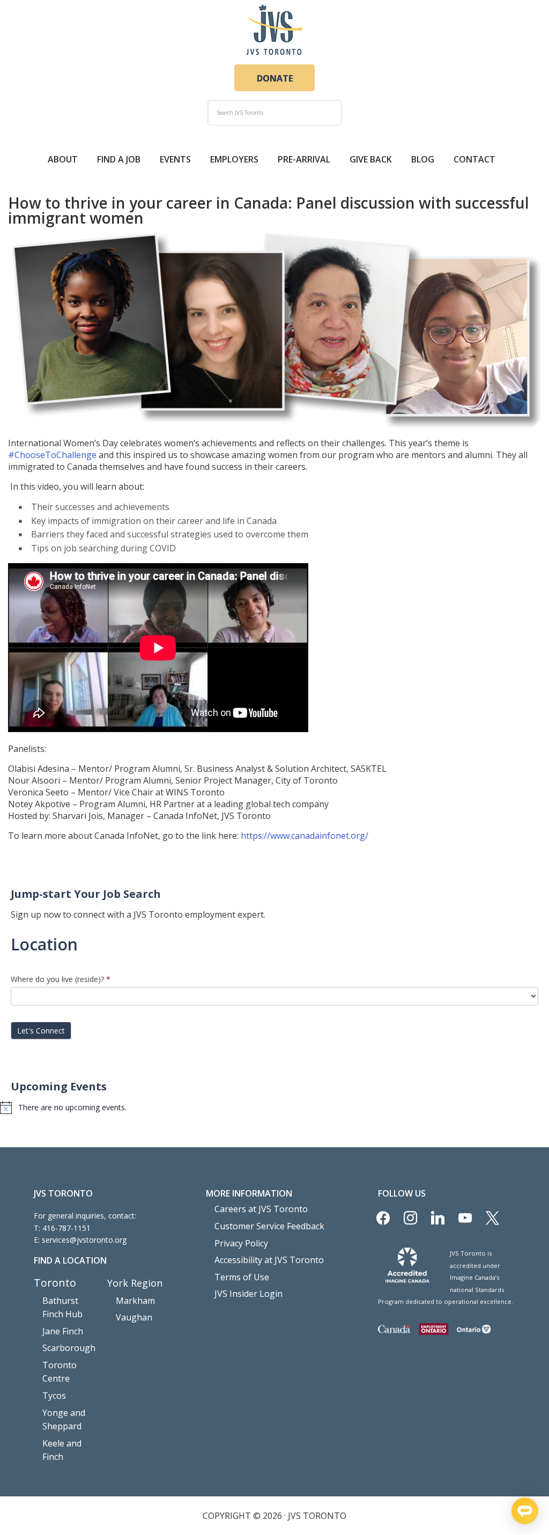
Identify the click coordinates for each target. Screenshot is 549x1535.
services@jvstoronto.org (84, 1240)
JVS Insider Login (248, 1294)
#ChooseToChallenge (52, 455)
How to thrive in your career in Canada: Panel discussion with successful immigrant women (268, 210)
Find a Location (70, 1260)
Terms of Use (241, 1277)
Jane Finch (62, 1331)
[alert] (274, 1107)
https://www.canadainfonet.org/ (304, 836)
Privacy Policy (241, 1243)
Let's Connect (41, 1030)
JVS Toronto (274, 29)
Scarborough (68, 1348)
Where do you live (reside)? (60, 979)
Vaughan (134, 1317)
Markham (135, 1301)
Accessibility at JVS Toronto (269, 1260)
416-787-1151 (66, 1228)
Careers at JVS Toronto (261, 1209)
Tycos (54, 1395)
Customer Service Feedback (269, 1226)
